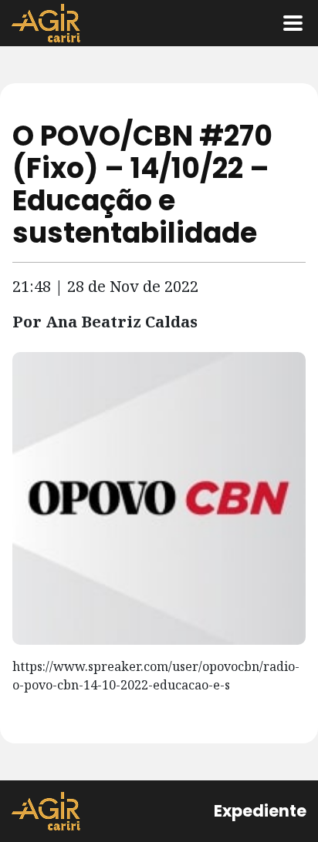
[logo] (46, 811)
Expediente (260, 811)
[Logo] (46, 23)
